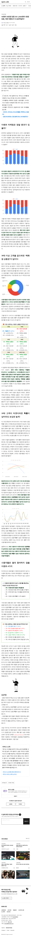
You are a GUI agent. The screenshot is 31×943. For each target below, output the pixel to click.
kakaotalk (12, 930)
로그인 (28, 1)
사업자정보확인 (15, 916)
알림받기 (15, 796)
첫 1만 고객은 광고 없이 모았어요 (22, 864)
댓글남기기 (26, 821)
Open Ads (5, 2)
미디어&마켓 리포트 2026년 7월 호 (7, 846)
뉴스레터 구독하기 (5, 898)
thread (8, 930)
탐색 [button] (4, 5)
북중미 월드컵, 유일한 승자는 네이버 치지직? (22, 846)
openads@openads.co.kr (9, 923)
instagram (3, 930)
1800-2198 (10, 921)
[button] (28, 838)
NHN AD (4, 906)
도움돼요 (10, 804)
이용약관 (3, 927)
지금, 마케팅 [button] (8, 5)
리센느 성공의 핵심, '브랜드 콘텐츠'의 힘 (6, 865)
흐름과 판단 (15, 5)
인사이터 (20, 5)
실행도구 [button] (24, 5)
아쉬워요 (20, 804)
